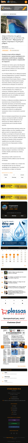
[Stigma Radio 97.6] (3, 2)
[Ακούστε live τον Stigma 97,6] (26, 2)
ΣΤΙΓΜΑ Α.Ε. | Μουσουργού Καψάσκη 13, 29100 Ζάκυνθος (14, 400)
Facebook (6, 174)
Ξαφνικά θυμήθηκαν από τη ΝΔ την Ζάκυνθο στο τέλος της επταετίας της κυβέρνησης (17, 287)
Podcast (15, 414)
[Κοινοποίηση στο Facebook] (5, 300)
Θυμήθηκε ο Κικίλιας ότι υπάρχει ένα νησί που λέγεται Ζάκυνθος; (16, 282)
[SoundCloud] (17, 433)
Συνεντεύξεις (14, 407)
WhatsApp (14, 177)
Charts (14, 412)
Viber (6, 177)
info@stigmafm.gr (15, 398)
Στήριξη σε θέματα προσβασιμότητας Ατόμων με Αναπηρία (15, 273)
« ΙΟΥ (3, 265)
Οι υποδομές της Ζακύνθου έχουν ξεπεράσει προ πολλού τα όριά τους (17, 277)
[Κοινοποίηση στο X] (14, 300)
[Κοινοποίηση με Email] (22, 303)
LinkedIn (22, 174)
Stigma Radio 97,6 (10, 437)
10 (2, 256)
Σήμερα (14, 405)
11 (6, 256)
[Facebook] (11, 433)
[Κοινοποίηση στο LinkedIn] (22, 300)
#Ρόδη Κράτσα (5, 50)
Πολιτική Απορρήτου (11, 441)
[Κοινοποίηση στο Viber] (5, 303)
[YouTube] (14, 433)
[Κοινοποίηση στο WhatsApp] (14, 303)
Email (22, 177)
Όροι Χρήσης (18, 441)
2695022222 (14, 396)
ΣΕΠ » (25, 265)
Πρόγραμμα (14, 410)
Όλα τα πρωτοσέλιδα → (22, 366)
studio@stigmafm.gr (14, 426)
